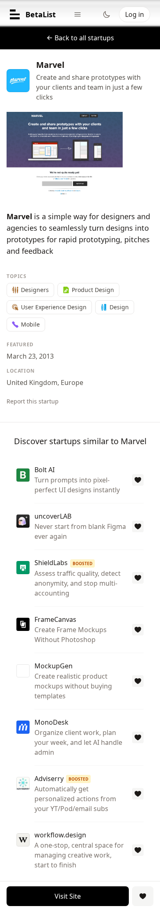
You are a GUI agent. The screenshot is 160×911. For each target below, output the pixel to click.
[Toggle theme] (106, 14)
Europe (72, 382)
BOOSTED (82, 563)
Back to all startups (84, 37)
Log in (134, 14)
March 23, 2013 (30, 356)
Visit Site (68, 896)
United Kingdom (32, 382)
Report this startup (33, 401)
